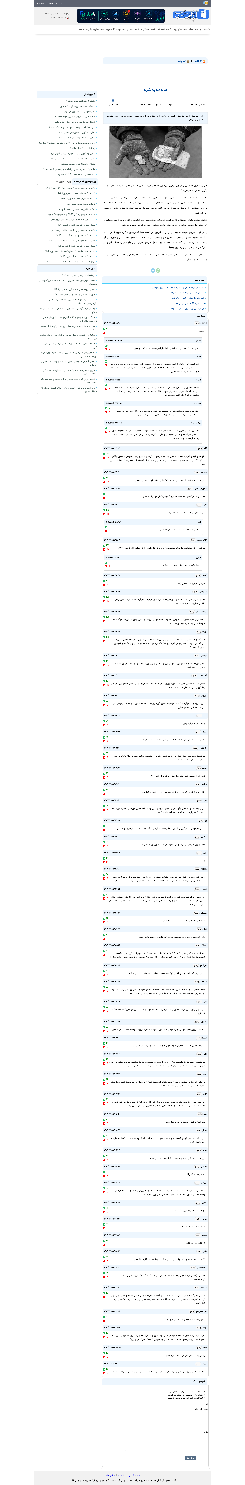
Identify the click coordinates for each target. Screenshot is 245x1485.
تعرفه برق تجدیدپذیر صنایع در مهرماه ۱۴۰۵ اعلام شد (71, 127)
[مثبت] (104, 328)
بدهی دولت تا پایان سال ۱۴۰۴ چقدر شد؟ (76, 137)
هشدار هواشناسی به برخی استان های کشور (75, 122)
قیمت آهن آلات (164, 29)
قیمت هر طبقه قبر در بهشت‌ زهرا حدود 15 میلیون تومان (178, 287)
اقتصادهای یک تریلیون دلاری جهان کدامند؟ (75, 116)
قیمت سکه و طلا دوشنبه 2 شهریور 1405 (76, 193)
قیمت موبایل (133, 29)
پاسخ (197, 323)
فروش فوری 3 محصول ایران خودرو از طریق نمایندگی (71, 219)
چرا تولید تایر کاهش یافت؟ (82, 148)
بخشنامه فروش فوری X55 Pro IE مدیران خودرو (73, 230)
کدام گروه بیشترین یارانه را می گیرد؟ (188, 293)
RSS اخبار (198, 61)
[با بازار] (121, 15)
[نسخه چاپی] (113, 100)
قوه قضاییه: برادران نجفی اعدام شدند (78, 275)
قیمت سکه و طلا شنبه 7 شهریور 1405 (77, 256)
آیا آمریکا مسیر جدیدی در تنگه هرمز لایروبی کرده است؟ (69, 169)
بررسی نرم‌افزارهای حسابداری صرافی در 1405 (74, 289)
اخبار (207, 29)
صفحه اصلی (61, 3)
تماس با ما (41, 3)
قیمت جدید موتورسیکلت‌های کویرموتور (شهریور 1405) (70, 251)
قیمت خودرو (180, 29)
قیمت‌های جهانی (95, 29)
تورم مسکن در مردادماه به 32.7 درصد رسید (75, 174)
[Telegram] (153, 272)
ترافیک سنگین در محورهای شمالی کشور (77, 132)
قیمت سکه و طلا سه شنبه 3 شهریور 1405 (75, 225)
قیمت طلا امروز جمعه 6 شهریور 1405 (78, 198)
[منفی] (104, 332)
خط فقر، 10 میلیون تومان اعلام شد (188, 298)
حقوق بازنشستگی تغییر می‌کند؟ (80, 101)
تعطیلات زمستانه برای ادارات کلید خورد (77, 106)
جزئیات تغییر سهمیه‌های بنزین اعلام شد (77, 209)
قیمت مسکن (148, 29)
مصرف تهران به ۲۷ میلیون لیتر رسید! (78, 111)
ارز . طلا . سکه (195, 29)
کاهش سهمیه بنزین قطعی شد (81, 204)
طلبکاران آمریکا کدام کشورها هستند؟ (78, 164)
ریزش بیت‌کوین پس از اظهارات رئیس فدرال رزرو (73, 153)
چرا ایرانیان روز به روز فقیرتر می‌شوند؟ (187, 308)
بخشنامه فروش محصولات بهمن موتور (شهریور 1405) (70, 188)
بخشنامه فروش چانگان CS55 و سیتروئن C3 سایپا (71, 214)
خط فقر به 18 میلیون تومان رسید (189, 303)
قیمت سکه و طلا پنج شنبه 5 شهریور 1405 (75, 246)
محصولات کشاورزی (115, 29)
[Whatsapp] (158, 272)
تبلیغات (50, 3)
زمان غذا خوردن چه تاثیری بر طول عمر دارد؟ (75, 294)
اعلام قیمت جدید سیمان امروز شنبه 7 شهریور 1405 (71, 159)
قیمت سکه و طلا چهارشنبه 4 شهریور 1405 (75, 235)
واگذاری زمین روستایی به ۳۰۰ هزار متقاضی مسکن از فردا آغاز (67, 143)
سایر (81, 29)
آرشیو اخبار (182, 61)
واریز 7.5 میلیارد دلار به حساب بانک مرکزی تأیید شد (71, 262)
